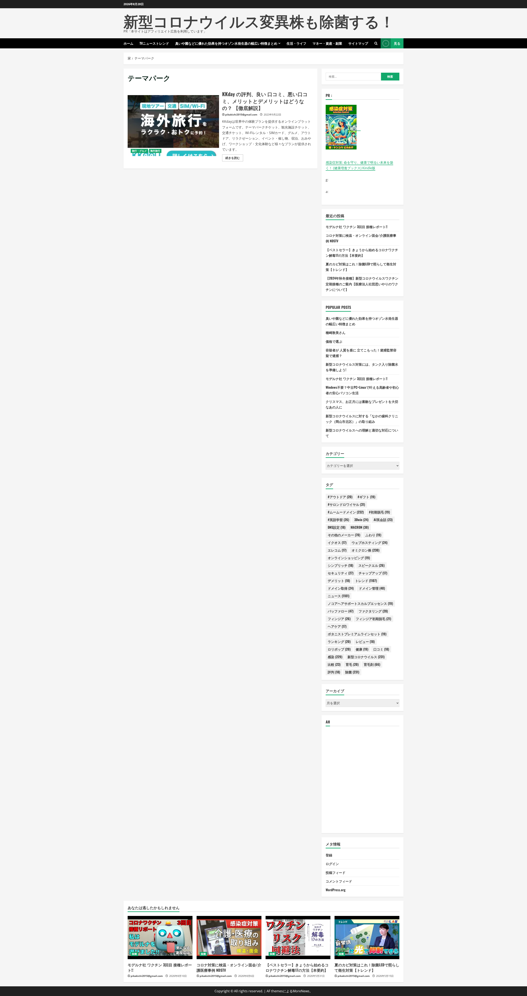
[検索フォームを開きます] (376, 43)
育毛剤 (372, 664)
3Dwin (361, 519)
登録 (329, 855)
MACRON (360, 527)
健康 (362, 649)
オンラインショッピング (349, 557)
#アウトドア (340, 496)
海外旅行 (155, 151)
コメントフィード (339, 881)
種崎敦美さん (335, 332)
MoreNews (301, 991)
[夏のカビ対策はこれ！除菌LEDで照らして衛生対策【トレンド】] (367, 937)
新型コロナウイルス (366, 656)
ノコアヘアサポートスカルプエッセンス (360, 603)
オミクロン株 (365, 550)
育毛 (352, 664)
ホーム (128, 43)
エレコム (337, 550)
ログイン (332, 863)
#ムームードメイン (346, 512)
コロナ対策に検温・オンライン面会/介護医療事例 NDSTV (229, 967)
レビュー (365, 641)
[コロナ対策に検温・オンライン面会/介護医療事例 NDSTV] (229, 937)
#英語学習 (338, 519)
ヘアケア (337, 626)
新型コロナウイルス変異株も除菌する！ (259, 20)
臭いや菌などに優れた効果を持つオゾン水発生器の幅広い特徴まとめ (226, 43)
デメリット (339, 580)
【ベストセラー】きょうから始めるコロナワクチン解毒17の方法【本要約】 (297, 967)
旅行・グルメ (139, 151)
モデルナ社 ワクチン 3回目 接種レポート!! (356, 226)
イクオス (337, 542)
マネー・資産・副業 (327, 43)
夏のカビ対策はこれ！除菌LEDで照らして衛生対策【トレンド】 (367, 967)
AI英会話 (383, 519)
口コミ (381, 649)
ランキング (339, 641)
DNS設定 (336, 527)
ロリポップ (339, 649)
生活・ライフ (296, 43)
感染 (335, 656)
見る (397, 43)
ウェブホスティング (369, 542)
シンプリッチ (340, 565)
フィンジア (339, 618)
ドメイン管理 (372, 588)
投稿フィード (335, 872)
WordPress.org (335, 889)
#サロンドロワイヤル (346, 504)
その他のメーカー (344, 534)
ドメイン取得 (341, 588)
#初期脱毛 (379, 512)
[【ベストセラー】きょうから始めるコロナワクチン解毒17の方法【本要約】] (298, 937)
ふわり (373, 534)
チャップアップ (373, 572)
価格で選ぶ (334, 341)
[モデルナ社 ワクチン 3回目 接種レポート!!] (160, 937)
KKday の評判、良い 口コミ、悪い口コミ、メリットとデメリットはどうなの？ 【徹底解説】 (173, 125)
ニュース (338, 595)
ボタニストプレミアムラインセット (357, 633)
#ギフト (366, 496)
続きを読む (234, 158)
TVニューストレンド (154, 43)
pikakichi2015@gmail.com (241, 114)
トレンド (366, 580)
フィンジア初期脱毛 (373, 618)
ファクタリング (373, 611)
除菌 (352, 671)
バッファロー (340, 611)
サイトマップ (358, 43)
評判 (334, 671)
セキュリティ (340, 572)
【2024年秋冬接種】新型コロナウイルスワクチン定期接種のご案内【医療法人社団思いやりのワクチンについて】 (362, 284)
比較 (334, 664)
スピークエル (371, 565)
